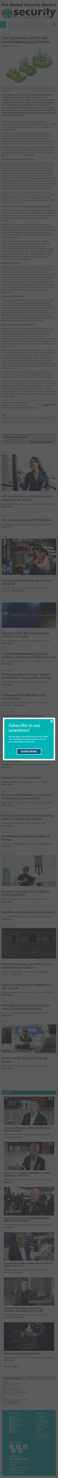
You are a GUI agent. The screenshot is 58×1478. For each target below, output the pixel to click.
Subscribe (29, 751)
